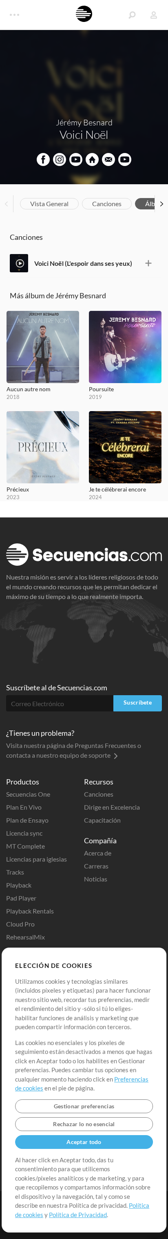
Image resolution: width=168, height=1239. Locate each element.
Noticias (95, 879)
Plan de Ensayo (27, 820)
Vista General (49, 203)
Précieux (18, 489)
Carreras (96, 866)
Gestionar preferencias (84, 1106)
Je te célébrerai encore (117, 489)
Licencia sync (24, 833)
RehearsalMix (25, 937)
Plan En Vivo (24, 807)
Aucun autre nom (29, 389)
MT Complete (25, 846)
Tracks (15, 872)
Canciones (107, 203)
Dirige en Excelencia (112, 807)
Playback (18, 885)
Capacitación (102, 820)
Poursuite (101, 389)
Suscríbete (138, 702)
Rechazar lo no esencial (84, 1123)
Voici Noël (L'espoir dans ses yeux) (83, 263)
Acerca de (97, 853)
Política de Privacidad (78, 1214)
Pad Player (21, 898)
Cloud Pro (20, 924)
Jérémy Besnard (84, 122)
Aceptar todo (83, 1141)
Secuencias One (28, 794)
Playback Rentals (30, 911)
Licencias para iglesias (36, 859)
